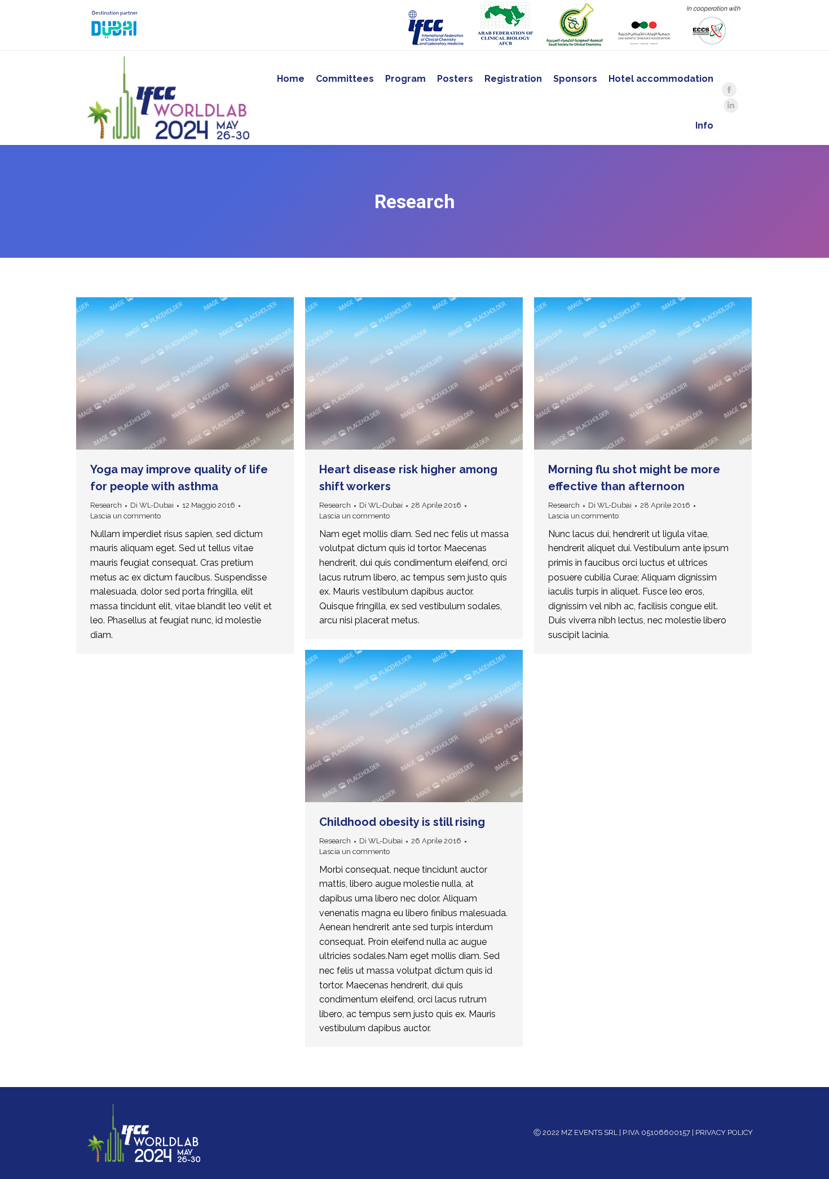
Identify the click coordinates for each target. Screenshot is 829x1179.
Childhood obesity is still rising (402, 822)
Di (152, 505)
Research (106, 505)
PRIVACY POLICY (724, 1132)
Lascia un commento (125, 516)
